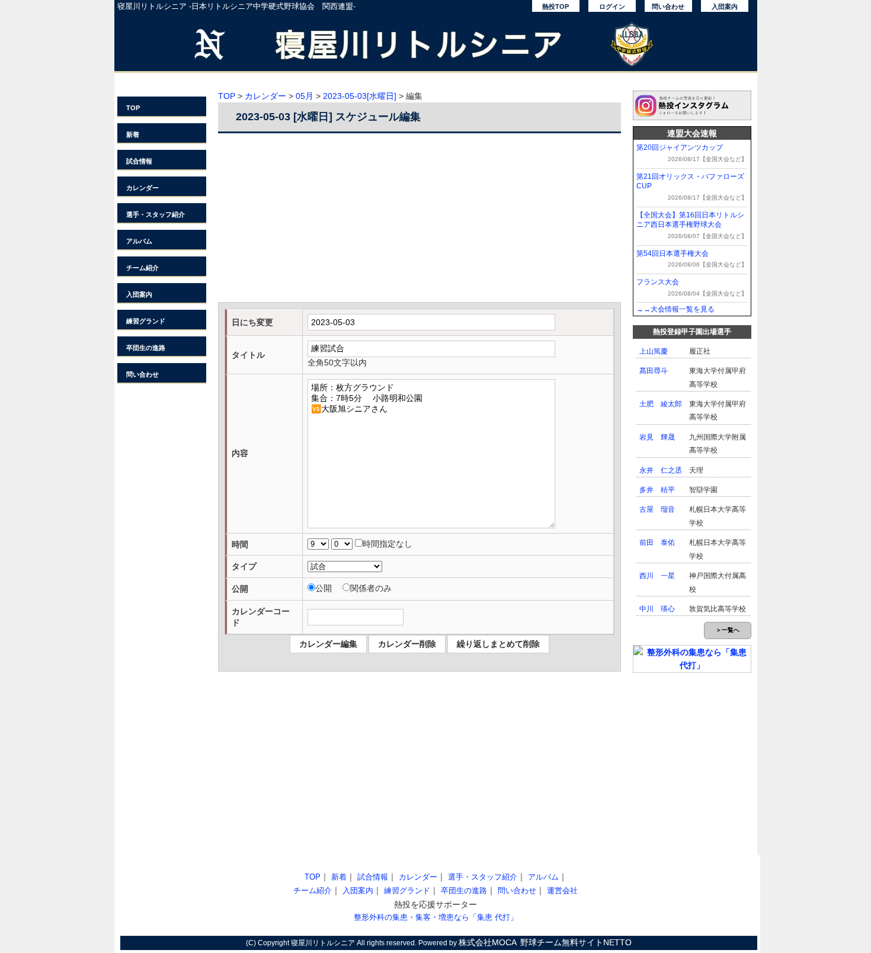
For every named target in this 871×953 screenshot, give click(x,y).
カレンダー (142, 187)
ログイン (612, 6)
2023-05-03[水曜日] (359, 96)
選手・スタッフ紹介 (155, 214)
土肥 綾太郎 (660, 404)
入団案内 (725, 6)
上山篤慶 (653, 351)
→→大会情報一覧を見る (675, 309)
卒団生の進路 (145, 347)
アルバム (139, 241)
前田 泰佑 (657, 542)
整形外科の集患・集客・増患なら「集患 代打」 (436, 917)
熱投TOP (555, 6)
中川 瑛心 (657, 609)
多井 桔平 (657, 490)
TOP (133, 107)
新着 (132, 134)
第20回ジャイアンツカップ (679, 147)
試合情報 (139, 161)
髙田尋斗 (653, 371)
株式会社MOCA (488, 942)
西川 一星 (657, 576)
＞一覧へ (727, 630)
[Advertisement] (419, 219)
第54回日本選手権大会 (672, 253)
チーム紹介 (142, 267)
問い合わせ (668, 6)
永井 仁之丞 (660, 470)
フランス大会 (657, 282)
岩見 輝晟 (657, 437)
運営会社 (562, 890)
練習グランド (145, 321)
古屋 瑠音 (657, 509)
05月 (304, 96)
